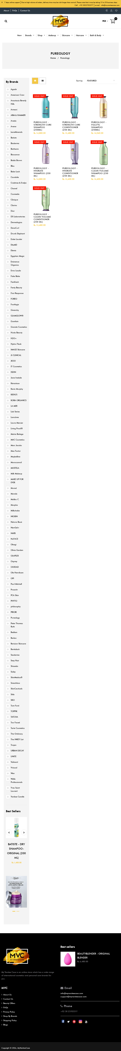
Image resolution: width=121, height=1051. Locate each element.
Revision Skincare (18, 643)
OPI (12, 578)
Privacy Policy (9, 1012)
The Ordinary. (17, 734)
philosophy (16, 606)
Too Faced (15, 722)
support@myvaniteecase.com (73, 996)
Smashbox (15, 683)
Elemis (13, 250)
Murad (14, 488)
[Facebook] (63, 1021)
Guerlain (14, 321)
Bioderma (15, 143)
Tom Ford (15, 705)
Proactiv (14, 589)
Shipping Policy (10, 1020)
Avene (13, 126)
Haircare (80, 35)
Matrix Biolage (17, 434)
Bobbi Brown (16, 160)
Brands (28, 35)
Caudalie (15, 177)
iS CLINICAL (16, 355)
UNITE (13, 756)
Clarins (14, 205)
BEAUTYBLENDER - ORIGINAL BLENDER (93, 955)
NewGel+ (15, 527)
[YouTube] (86, 1021)
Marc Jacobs (16, 445)
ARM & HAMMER (18, 115)
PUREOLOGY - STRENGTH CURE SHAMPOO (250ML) (42, 126)
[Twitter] (68, 1021)
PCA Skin (15, 595)
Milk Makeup (16, 473)
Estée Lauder (16, 239)
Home (53, 58)
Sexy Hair (15, 660)
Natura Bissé (16, 522)
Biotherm (15, 149)
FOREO (14, 299)
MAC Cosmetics (17, 439)
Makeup (52, 35)
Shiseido (14, 666)
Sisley (13, 672)
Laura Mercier (17, 423)
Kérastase (15, 383)
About (6, 10)
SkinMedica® (16, 677)
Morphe (14, 505)
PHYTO (14, 601)
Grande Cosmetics (19, 327)
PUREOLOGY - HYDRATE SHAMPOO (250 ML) (42, 172)
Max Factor (16, 451)
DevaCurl (15, 228)
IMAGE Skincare (18, 349)
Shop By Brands (10, 1016)
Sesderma (15, 655)
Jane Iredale (16, 377)
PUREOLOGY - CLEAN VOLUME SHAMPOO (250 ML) (100, 172)
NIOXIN (14, 516)
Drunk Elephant (18, 233)
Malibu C (15, 499)
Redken (14, 632)
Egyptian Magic (17, 256)
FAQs (14, 10)
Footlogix (15, 304)
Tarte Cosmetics (18, 728)
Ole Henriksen (17, 572)
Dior (13, 211)
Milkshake (15, 510)
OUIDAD (15, 567)
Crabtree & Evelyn (19, 183)
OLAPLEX (15, 556)
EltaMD (14, 245)
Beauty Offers (9, 1003)
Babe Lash (15, 171)
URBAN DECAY (17, 750)
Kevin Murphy (17, 389)
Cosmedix (15, 194)
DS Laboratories (18, 216)
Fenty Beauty (16, 287)
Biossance (15, 154)
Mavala (14, 493)
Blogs (5, 1024)
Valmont (14, 762)
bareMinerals (16, 132)
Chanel (14, 188)
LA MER (14, 406)
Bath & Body (96, 35)
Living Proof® (17, 428)
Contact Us (25, 10)
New (19, 35)
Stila (12, 694)
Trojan (13, 745)
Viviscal (14, 767)
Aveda (13, 121)
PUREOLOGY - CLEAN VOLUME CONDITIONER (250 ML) (42, 218)
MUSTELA (15, 468)
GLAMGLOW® (17, 315)
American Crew (17, 95)
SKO (13, 700)
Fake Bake (15, 276)
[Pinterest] (74, 1021)
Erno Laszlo (16, 270)
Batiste (14, 137)
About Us (7, 994)
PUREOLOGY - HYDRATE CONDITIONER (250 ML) (70, 172)
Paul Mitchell (16, 584)
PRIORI (14, 612)
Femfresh (15, 282)
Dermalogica (16, 222)
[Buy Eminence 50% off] (16, 908)
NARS (13, 533)
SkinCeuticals (16, 688)
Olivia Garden (17, 550)
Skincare (66, 35)
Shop (40, 35)
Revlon (14, 638)
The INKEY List (17, 739)
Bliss (12, 166)
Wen (13, 773)
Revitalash (15, 649)
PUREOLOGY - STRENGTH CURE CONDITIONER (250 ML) (71, 126)
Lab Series (15, 411)
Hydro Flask (16, 344)
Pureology (15, 618)
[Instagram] (81, 1021)
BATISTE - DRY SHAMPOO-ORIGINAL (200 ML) (16, 851)
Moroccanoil (16, 462)
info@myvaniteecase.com (110, 5)
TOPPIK (14, 711)
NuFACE (14, 539)
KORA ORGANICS (18, 400)
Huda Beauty (16, 332)
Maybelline (15, 456)
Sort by (79, 80)
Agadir (14, 89)
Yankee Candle (17, 796)
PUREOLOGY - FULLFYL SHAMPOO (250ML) (99, 126)
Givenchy (15, 310)
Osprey (14, 561)
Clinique (14, 199)
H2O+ (14, 338)
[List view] (43, 81)
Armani (14, 109)
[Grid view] (35, 81)
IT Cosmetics (16, 366)
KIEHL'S (14, 394)
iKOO (13, 361)
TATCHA (14, 717)
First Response (17, 293)
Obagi (13, 544)
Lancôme (15, 417)
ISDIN (13, 372)
